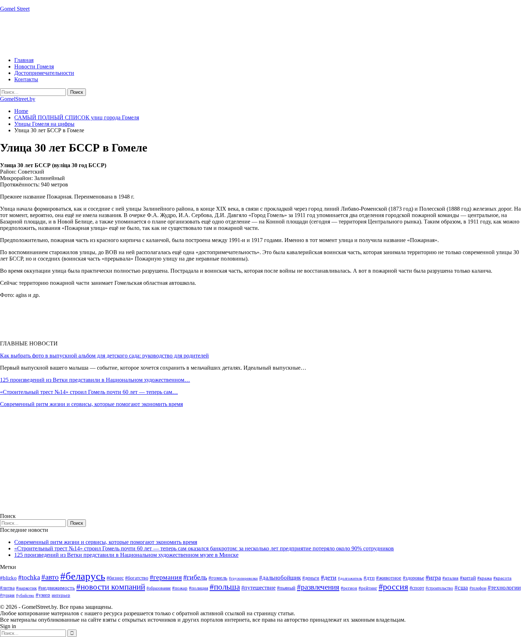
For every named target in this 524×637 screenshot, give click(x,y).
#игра (433, 577)
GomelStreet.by (17, 99)
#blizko (8, 578)
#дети (329, 577)
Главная (24, 60)
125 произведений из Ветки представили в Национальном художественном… (95, 380)
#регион (349, 588)
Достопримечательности (44, 73)
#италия (450, 578)
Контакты (26, 79)
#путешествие (258, 588)
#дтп (369, 578)
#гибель (195, 577)
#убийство (25, 595)
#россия (393, 586)
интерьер (61, 595)
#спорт (417, 588)
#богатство (136, 578)
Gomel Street (15, 9)
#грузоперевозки (243, 578)
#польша (225, 586)
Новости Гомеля (34, 66)
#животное (388, 578)
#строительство (439, 588)
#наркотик (26, 588)
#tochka (29, 577)
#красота (502, 578)
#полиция (198, 588)
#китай (468, 578)
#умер (43, 595)
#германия (166, 577)
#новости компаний (110, 586)
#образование (159, 588)
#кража (484, 578)
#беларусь (82, 576)
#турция (7, 595)
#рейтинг (368, 588)
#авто (50, 577)
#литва (7, 588)
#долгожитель (350, 578)
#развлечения (318, 587)
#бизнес (115, 578)
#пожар (179, 588)
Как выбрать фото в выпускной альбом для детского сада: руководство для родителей (104, 356)
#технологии (504, 587)
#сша (461, 587)
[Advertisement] (130, 34)
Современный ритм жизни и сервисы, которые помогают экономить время (91, 404)
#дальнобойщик (280, 577)
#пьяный (286, 588)
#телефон (477, 588)
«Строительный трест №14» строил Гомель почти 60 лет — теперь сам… (89, 392)
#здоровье (413, 578)
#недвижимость (56, 588)
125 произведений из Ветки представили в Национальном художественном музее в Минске (126, 555)
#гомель (218, 578)
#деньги (310, 578)
